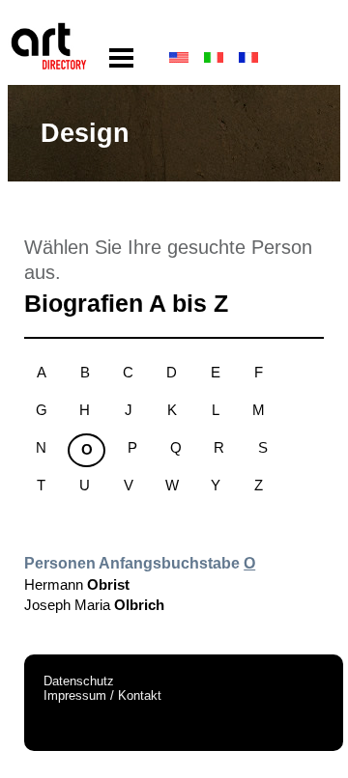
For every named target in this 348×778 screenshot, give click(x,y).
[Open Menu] (121, 58)
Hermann (77, 584)
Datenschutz (79, 681)
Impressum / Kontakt (102, 695)
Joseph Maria (94, 605)
